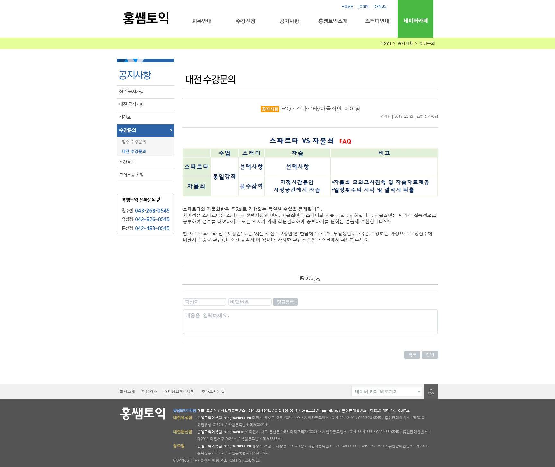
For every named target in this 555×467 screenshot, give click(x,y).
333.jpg (312, 278)
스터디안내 (376, 21)
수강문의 (145, 130)
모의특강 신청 (131, 175)
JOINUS (380, 6)
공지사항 (289, 21)
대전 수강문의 (134, 151)
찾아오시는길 (213, 391)
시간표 (125, 117)
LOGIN (363, 6)
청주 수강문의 (134, 141)
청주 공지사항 (131, 91)
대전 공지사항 (131, 104)
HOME (347, 6)
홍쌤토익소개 (333, 21)
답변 (430, 354)
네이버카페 (415, 21)
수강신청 (245, 21)
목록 (412, 354)
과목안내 (201, 21)
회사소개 (127, 391)
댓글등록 (285, 301)
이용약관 (149, 391)
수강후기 (127, 162)
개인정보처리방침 (179, 391)
